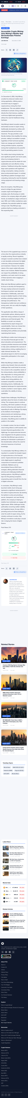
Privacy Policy (4, 974)
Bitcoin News (7, 767)
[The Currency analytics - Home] (2, 6)
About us (3, 964)
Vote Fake (14, 557)
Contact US (4, 967)
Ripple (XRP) (4, 1060)
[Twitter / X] (2, 952)
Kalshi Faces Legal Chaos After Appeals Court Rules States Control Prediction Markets (16, 874)
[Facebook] (10, 50)
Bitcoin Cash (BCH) (5, 1058)
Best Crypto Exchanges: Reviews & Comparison (12, 1007)
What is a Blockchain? (6, 1040)
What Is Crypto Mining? (6, 1005)
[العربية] (18, 6)
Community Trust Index (6, 987)
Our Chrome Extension (6, 995)
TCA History (4, 997)
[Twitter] (6, 50)
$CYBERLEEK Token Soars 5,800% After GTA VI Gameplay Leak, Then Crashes (12, 721)
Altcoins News (15, 773)
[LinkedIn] (9, 952)
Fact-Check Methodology (7, 982)
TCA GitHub (4, 977)
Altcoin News (4, 1012)
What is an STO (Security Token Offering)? (11, 1037)
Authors (3, 969)
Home (2, 21)
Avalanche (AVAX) (8, 770)
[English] (13, 6)
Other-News (8, 21)
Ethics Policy (4, 992)
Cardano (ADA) (4, 1085)
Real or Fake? (4, 979)
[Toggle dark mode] (21, 6)
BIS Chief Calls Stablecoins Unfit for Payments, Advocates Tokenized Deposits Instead (17, 848)
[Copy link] (17, 50)
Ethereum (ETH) (5, 1053)
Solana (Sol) (4, 1070)
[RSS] (13, 952)
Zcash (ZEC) (4, 1065)
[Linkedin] (13, 50)
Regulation (3, 1020)
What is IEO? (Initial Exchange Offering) (10, 1035)
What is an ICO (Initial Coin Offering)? (10, 1032)
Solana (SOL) (4, 1080)
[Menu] (25, 6)
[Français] (15, 6)
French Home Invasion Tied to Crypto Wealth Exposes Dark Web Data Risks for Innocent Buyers (13, 749)
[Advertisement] (14, 16)
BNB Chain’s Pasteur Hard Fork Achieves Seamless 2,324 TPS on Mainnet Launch (12, 694)
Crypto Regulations (5, 1042)
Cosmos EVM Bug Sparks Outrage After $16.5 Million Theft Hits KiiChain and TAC (14, 666)
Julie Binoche (13, 579)
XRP (2, 1083)
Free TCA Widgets (5, 984)
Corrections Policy (5, 989)
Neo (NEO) (3, 1073)
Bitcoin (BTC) (4, 1050)
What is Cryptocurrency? (7, 1030)
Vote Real (15, 554)
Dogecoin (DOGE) (19, 770)
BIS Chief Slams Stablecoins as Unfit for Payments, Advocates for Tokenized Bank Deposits (17, 861)
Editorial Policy (4, 972)
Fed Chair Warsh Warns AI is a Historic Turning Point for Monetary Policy (17, 854)
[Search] (9, 6)
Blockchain (3, 1017)
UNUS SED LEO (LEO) (18, 767)
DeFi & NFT (6, 773)
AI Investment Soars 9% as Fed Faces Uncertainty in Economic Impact (16, 867)
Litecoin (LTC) (4, 1055)
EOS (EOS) (3, 1063)
